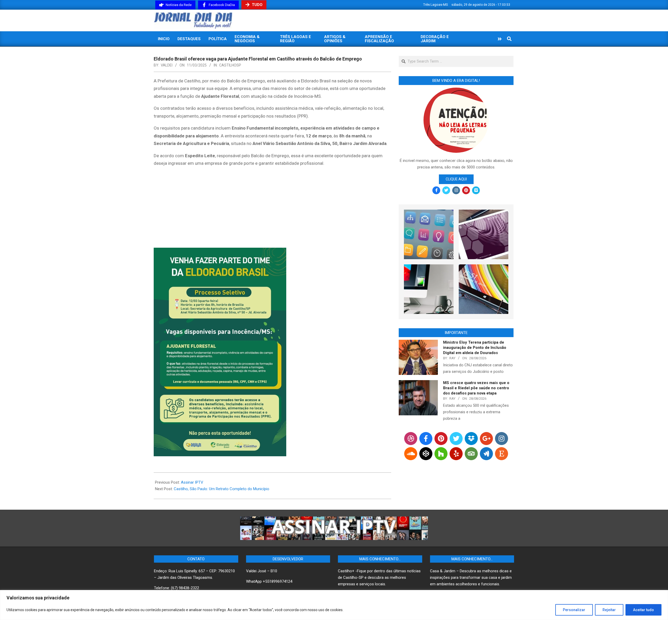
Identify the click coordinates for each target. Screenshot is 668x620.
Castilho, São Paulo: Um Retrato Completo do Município (221, 489)
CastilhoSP (230, 65)
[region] (334, 605)
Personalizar (574, 610)
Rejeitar (609, 610)
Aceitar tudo (643, 610)
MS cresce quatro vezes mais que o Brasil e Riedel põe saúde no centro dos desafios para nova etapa (476, 388)
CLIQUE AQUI (456, 179)
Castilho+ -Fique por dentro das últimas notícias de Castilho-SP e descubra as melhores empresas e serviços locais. (379, 577)
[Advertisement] (272, 208)
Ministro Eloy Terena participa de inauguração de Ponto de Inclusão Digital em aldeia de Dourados (474, 347)
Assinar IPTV (192, 482)
